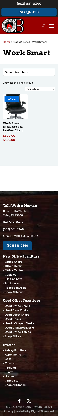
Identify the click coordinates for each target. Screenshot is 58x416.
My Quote (29, 12)
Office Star (12, 380)
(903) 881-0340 (29, 4)
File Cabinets (13, 279)
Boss (8, 358)
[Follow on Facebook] (19, 401)
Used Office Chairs (17, 305)
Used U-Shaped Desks (20, 327)
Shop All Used (14, 336)
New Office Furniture (21, 256)
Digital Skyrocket (42, 411)
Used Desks (13, 319)
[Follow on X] (29, 401)
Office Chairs (13, 261)
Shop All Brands (15, 384)
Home (6, 42)
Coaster (10, 363)
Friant (9, 372)
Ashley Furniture (16, 350)
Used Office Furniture (21, 301)
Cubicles (10, 274)
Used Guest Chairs (17, 314)
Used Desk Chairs (16, 310)
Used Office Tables (18, 332)
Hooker (10, 376)
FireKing (10, 367)
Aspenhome (13, 354)
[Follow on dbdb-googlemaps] (38, 401)
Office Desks (13, 266)
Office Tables (14, 270)
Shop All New (14, 292)
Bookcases (12, 283)
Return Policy (41, 407)
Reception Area (15, 287)
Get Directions (13, 222)
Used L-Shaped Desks (19, 323)
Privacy (9, 411)
